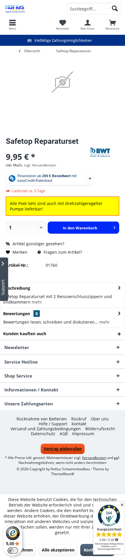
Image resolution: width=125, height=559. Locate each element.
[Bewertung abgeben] (47, 149)
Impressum (83, 433)
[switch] (13, 550)
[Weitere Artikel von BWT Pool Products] (104, 152)
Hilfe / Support (53, 424)
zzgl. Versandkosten (40, 165)
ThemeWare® (62, 473)
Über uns (100, 419)
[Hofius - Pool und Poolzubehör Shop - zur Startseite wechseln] (31, 8)
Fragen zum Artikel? (62, 252)
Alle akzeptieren (58, 550)
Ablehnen (23, 550)
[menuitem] (112, 24)
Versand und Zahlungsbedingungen (45, 428)
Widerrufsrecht (100, 428)
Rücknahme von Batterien (42, 419)
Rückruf (78, 419)
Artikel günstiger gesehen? (37, 243)
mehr (37, 302)
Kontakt (79, 424)
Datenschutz (43, 433)
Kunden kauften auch (24, 333)
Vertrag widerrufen (63, 448)
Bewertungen (16, 313)
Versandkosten (94, 457)
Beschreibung (16, 288)
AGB (64, 433)
